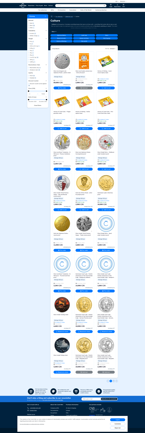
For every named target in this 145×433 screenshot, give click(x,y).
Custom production (101, 10)
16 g (31, 53)
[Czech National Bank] (94, 409)
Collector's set (69, 16)
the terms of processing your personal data (52, 400)
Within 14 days (34, 36)
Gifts (52, 10)
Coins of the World (85, 10)
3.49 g (31, 48)
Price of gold (39, 5)
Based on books (61, 38)
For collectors (43, 10)
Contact (50, 5)
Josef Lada (84, 35)
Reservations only (34, 67)
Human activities (84, 38)
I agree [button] (118, 420)
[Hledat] (104, 5)
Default (112, 49)
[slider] (28, 91)
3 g (31, 44)
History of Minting (61, 41)
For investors (62, 10)
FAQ (67, 413)
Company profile (54, 408)
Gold (31, 23)
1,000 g (32, 62)
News (45, 5)
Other (31, 27)
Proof (32, 75)
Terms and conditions (71, 415)
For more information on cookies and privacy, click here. (32, 424)
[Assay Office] (103, 409)
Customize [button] (118, 424)
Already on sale (34, 70)
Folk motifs (84, 41)
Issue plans (73, 10)
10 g (31, 50)
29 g (31, 55)
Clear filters (37, 105)
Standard (32, 78)
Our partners (53, 413)
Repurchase (31, 5)
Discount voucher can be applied (37, 84)
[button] (123, 1)
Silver (32, 25)
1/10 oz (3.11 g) (34, 46)
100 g (31, 59)
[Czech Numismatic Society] (109, 409)
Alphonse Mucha (61, 35)
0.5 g (31, 41)
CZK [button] (116, 1)
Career (52, 415)
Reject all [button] (118, 428)
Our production (54, 410)
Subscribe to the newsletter (109, 399)
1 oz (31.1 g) (33, 57)
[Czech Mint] (22, 5)
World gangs (106, 38)
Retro (106, 35)
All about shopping (71, 408)
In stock (32, 33)
